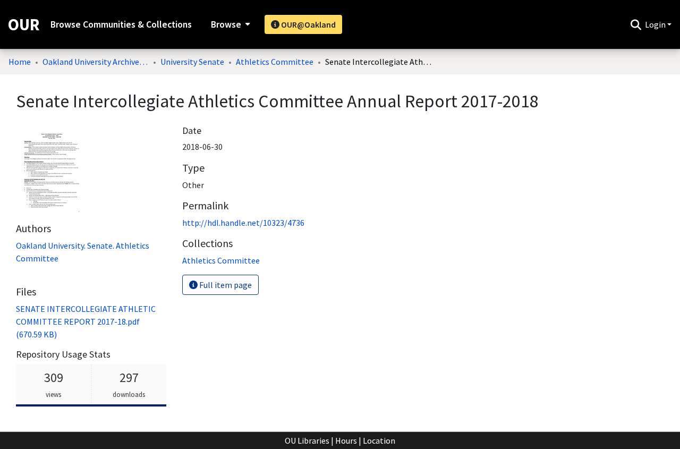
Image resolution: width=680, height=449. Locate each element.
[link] (86, 321)
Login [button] (656, 24)
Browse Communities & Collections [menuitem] (121, 24)
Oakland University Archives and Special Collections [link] (95, 61)
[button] (635, 24)
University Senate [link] (192, 61)
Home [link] (19, 61)
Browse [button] (226, 24)
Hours (346, 440)
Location (379, 440)
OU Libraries (307, 440)
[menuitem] (229, 24)
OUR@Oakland (307, 24)
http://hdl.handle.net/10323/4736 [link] (243, 222)
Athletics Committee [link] (274, 61)
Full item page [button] (225, 284)
